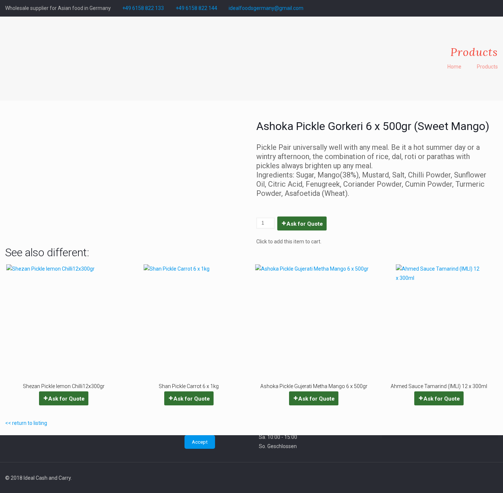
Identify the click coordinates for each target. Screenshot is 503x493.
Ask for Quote (304, 224)
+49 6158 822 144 (196, 8)
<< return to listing (26, 423)
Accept (200, 442)
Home (454, 67)
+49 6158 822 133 (143, 8)
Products (487, 67)
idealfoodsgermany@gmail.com (266, 8)
